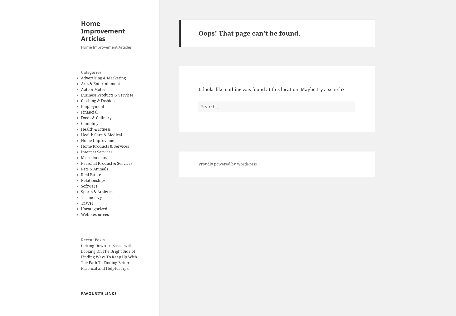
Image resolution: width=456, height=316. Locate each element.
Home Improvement (99, 140)
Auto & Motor (93, 89)
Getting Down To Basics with (107, 245)
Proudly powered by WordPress (228, 164)
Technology (91, 197)
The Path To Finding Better (105, 262)
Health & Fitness (96, 129)
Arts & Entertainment (100, 83)
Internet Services (96, 152)
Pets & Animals (94, 169)
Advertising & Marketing (103, 78)
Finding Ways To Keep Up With (109, 257)
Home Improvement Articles (103, 31)
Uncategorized (94, 208)
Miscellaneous (94, 157)
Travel (87, 203)
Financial (89, 112)
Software (89, 186)
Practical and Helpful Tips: (105, 268)
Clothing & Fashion (98, 100)
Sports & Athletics (97, 191)
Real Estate (91, 174)
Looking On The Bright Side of (108, 251)
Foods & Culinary (96, 117)
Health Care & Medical (101, 134)
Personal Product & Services (106, 163)
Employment (92, 106)
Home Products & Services (105, 146)
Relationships (93, 180)
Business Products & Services (107, 95)
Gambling (90, 123)
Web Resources (95, 214)
